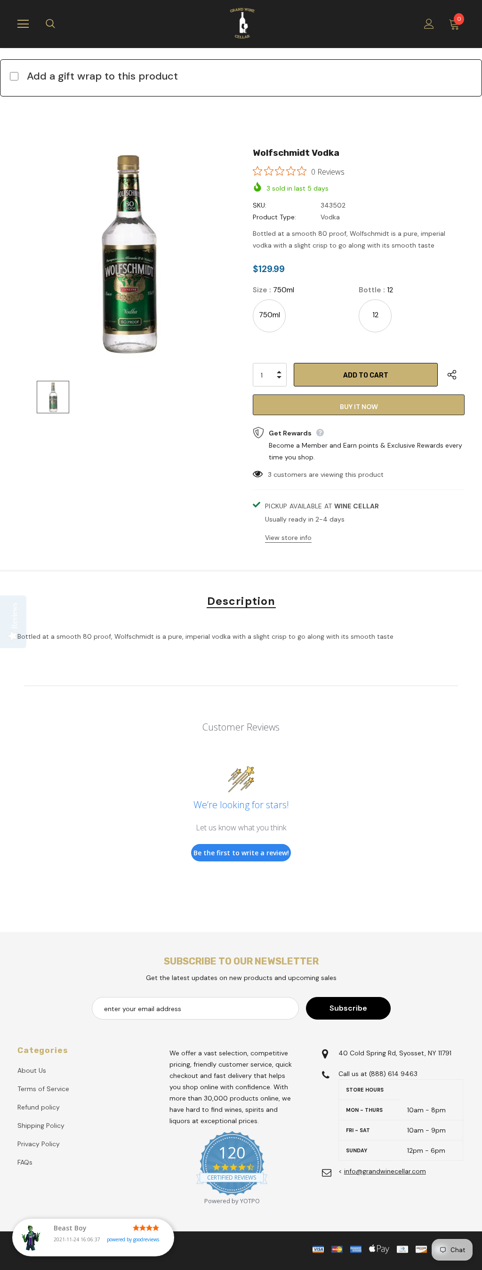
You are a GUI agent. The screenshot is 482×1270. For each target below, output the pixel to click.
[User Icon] (429, 24)
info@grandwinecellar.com (385, 1171)
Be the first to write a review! (241, 852)
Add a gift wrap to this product (102, 76)
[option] (129, 254)
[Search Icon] (60, 24)
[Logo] (242, 23)
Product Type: (274, 217)
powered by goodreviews (133, 1239)
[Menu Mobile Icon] (23, 24)
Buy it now (359, 406)
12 (375, 315)
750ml (269, 315)
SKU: (259, 205)
